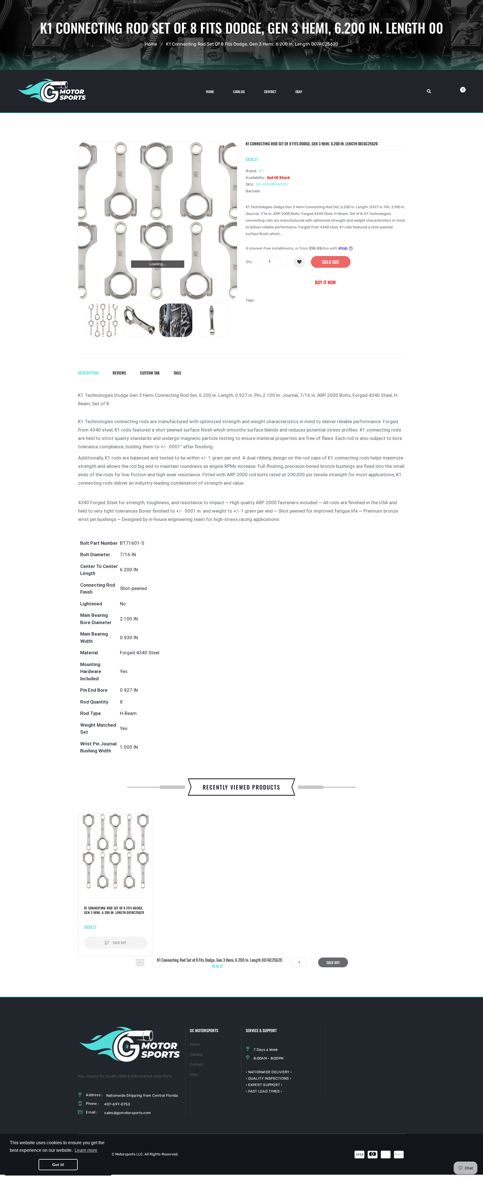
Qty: (249, 262)
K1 (261, 171)
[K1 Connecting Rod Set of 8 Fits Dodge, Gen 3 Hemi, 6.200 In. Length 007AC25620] (103, 320)
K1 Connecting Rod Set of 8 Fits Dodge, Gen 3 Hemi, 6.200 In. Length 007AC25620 (114, 910)
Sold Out (330, 262)
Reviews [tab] (119, 373)
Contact (196, 1064)
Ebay (194, 1074)
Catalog (196, 1054)
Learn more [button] (86, 1150)
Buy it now (325, 282)
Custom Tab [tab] (150, 373)
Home (151, 44)
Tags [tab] (177, 373)
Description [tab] (88, 373)
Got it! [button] (58, 1164)
